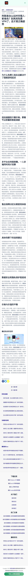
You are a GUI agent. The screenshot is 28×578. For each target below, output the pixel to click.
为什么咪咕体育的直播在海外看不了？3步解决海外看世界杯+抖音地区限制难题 (14, 459)
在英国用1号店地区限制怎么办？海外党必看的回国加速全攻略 (14, 406)
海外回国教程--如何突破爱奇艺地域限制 (14, 523)
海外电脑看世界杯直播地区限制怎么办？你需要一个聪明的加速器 (14, 463)
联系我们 (14, 508)
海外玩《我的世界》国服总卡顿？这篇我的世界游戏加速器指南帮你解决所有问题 (14, 433)
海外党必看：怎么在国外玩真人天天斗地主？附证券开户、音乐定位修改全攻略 (14, 398)
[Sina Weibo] (8, 381)
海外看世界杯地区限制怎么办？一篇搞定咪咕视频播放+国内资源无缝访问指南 (14, 467)
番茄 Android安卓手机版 (14, 490)
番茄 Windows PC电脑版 (14, 480)
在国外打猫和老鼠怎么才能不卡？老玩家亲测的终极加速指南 (14, 441)
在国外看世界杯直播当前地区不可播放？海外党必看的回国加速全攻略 (14, 450)
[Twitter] (5, 381)
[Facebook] (3, 381)
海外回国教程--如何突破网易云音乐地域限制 (14, 519)
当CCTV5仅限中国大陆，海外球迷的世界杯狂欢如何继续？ (14, 455)
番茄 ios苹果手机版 (14, 486)
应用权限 (14, 505)
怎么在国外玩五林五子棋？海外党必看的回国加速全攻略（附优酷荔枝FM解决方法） (14, 415)
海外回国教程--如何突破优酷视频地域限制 (14, 529)
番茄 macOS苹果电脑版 (14, 483)
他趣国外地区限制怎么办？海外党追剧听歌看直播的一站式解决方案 (14, 402)
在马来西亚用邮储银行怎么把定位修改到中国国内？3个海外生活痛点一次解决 (14, 411)
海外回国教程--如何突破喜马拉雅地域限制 (14, 526)
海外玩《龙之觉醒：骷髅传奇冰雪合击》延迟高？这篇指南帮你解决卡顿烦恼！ (14, 428)
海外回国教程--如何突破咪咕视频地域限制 (14, 533)
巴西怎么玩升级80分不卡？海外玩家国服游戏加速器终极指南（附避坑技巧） (14, 424)
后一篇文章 (14, 390)
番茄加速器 (12, 568)
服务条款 (14, 498)
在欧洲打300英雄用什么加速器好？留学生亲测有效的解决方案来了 (14, 437)
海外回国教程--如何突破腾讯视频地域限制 (14, 516)
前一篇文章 (14, 387)
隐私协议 (14, 501)
